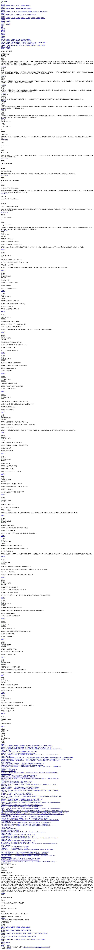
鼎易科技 (8, 948)
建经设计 (13, 8)
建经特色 (3, 30)
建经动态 (3, 31)
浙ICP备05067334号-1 (29, 947)
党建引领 (8, 11)
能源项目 (33, 18)
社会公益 (13, 11)
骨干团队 (18, 5)
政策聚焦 (30, 11)
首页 (2, 27)
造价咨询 (18, 15)
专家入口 (45, 11)
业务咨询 (3, 24)
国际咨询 (34, 15)
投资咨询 (8, 15)
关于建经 (3, 28)
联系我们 (3, 37)
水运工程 (38, 18)
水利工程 (28, 18)
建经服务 (28, 5)
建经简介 (3, 5)
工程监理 (29, 15)
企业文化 (13, 5)
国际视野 (40, 11)
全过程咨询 (23, 15)
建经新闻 (3, 11)
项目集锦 (3, 34)
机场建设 (23, 18)
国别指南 (35, 11)
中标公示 (8, 21)
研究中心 (18, 8)
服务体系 (3, 33)
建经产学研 (23, 8)
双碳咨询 (43, 18)
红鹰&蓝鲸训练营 (22, 11)
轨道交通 (18, 18)
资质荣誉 (23, 5)
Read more (3, 66)
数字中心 (3, 8)
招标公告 (3, 21)
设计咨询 (3, 15)
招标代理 (13, 15)
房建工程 (3, 18)
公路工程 (8, 18)
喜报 (17, 11)
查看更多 (3, 744)
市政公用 (13, 18)
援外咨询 (29, 8)
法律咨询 (8, 8)
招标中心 (3, 36)
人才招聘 (8, 24)
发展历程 (8, 5)
